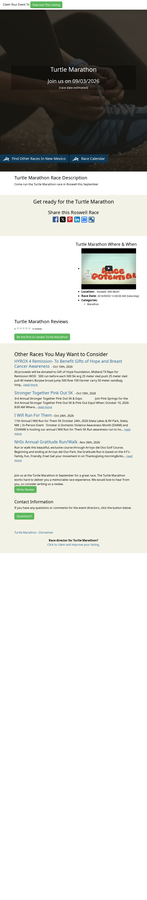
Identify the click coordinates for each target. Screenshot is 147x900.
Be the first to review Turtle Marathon (42, 337)
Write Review (25, 489)
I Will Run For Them (33, 415)
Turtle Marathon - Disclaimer (33, 532)
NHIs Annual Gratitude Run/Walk (45, 442)
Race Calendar (92, 158)
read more (30, 385)
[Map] (36, 273)
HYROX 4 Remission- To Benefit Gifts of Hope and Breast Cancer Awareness (68, 363)
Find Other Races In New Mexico (38, 158)
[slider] (23, 328)
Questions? (24, 516)
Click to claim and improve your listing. (73, 545)
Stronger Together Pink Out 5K (44, 393)
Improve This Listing (46, 5)
